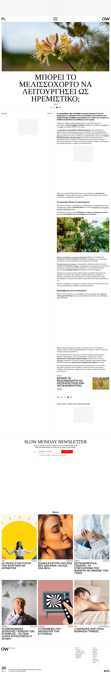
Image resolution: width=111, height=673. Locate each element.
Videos (94, 662)
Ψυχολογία (95, 649)
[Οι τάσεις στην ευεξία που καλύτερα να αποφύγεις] (19, 536)
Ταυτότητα (78, 649)
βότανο (59, 136)
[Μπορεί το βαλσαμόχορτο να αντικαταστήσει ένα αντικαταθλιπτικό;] (100, 383)
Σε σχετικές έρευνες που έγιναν (66, 264)
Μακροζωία (4, 626)
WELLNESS (59, 403)
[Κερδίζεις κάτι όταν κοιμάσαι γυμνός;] (91, 602)
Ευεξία (3, 560)
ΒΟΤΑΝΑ (64, 403)
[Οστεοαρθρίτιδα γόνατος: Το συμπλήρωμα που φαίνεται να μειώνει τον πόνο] (91, 536)
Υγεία (94, 648)
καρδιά (74, 125)
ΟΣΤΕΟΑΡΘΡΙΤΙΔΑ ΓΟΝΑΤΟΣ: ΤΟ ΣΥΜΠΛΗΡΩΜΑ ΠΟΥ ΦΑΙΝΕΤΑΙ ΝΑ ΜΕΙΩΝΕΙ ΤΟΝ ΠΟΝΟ (91, 568)
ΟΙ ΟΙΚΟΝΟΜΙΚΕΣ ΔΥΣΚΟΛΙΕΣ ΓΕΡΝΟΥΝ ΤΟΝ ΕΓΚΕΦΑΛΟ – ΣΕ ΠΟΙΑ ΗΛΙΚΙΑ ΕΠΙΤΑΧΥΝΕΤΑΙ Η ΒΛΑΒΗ (18, 634)
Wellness (56, 104)
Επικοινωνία (78, 657)
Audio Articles (96, 660)
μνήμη (77, 266)
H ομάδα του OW (80, 651)
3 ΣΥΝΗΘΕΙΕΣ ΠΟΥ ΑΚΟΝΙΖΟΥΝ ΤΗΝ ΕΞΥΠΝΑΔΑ (49, 631)
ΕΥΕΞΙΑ (74, 403)
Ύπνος (75, 626)
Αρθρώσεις (77, 560)
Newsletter (78, 656)
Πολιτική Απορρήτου (80, 652)
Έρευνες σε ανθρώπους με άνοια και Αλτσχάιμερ (72, 257)
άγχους (105, 125)
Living (94, 657)
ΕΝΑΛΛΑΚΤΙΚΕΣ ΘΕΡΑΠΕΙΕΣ (83, 403)
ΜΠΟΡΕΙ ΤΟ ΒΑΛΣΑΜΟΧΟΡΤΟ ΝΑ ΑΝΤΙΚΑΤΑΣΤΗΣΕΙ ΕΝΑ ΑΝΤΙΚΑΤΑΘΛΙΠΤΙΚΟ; (70, 382)
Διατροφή (95, 652)
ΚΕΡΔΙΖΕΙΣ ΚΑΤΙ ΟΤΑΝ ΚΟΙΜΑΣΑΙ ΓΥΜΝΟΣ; (89, 630)
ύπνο (82, 127)
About (77, 648)
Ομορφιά (95, 656)
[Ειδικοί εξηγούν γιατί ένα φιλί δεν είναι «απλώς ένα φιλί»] (55, 536)
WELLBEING (69, 403)
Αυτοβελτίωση (41, 626)
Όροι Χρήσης (79, 654)
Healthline (60, 360)
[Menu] (55, 18)
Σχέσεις (40, 560)
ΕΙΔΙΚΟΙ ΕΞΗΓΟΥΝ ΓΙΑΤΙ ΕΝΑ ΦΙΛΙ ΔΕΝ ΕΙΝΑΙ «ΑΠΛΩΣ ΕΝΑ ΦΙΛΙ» (55, 566)
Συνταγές (95, 654)
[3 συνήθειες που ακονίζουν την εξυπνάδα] (55, 602)
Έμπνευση (95, 659)
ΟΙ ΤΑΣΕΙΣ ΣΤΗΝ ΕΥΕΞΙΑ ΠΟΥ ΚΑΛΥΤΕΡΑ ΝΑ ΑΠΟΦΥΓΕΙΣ (16, 566)
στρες (61, 127)
